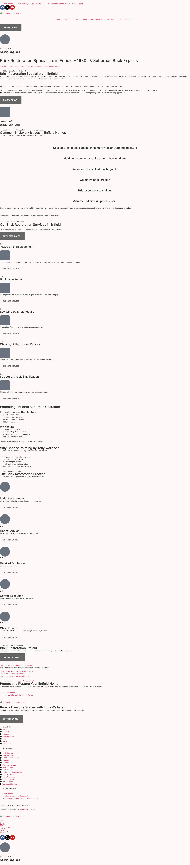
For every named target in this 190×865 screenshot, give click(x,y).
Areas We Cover (97, 19)
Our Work (110, 19)
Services (76, 19)
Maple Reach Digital (27, 809)
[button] (95, 665)
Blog (85, 19)
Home (58, 19)
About (67, 19)
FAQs (119, 19)
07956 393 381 (10, 52)
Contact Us (129, 19)
